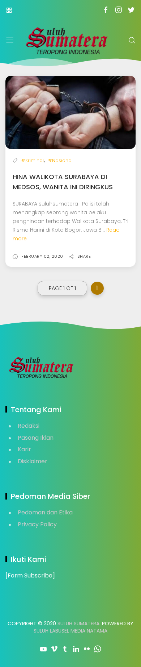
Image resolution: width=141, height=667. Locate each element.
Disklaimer (32, 461)
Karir (24, 449)
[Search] (132, 40)
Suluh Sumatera (78, 623)
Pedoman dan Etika (45, 512)
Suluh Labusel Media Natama (70, 630)
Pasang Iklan (36, 438)
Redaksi (28, 426)
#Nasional (60, 160)
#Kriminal (32, 160)
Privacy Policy (37, 524)
